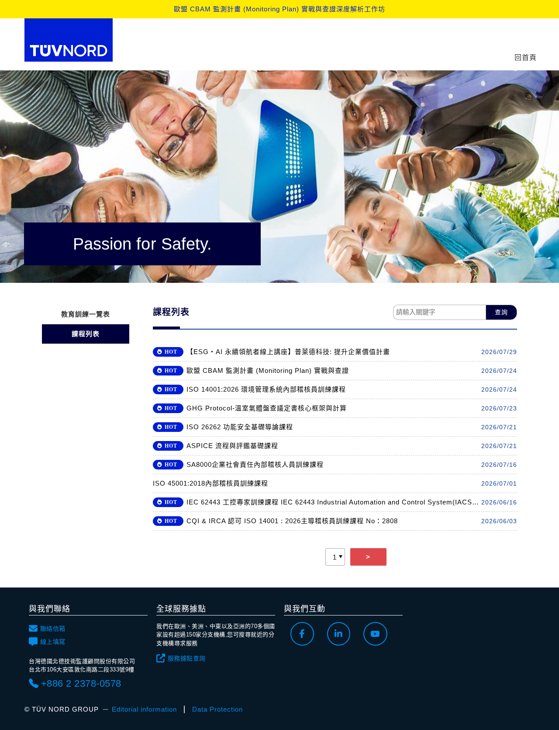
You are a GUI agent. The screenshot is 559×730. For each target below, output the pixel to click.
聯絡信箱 (53, 628)
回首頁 (525, 57)
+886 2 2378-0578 (81, 683)
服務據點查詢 (187, 658)
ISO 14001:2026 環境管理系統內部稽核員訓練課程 (266, 389)
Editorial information (144, 709)
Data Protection (217, 709)
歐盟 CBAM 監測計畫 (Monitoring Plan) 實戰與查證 (267, 370)
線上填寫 (53, 641)
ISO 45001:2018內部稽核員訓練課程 (210, 483)
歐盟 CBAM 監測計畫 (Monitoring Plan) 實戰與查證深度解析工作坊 (279, 9)
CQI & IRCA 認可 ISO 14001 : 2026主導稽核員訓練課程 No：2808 (292, 521)
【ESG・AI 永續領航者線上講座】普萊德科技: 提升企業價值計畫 (288, 351)
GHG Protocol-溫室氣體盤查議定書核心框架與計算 (266, 408)
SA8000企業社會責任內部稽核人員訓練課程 (255, 464)
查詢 (501, 312)
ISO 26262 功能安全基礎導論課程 (239, 427)
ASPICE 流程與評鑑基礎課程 (232, 445)
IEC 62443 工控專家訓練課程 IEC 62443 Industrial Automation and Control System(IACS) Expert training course (333, 502)
